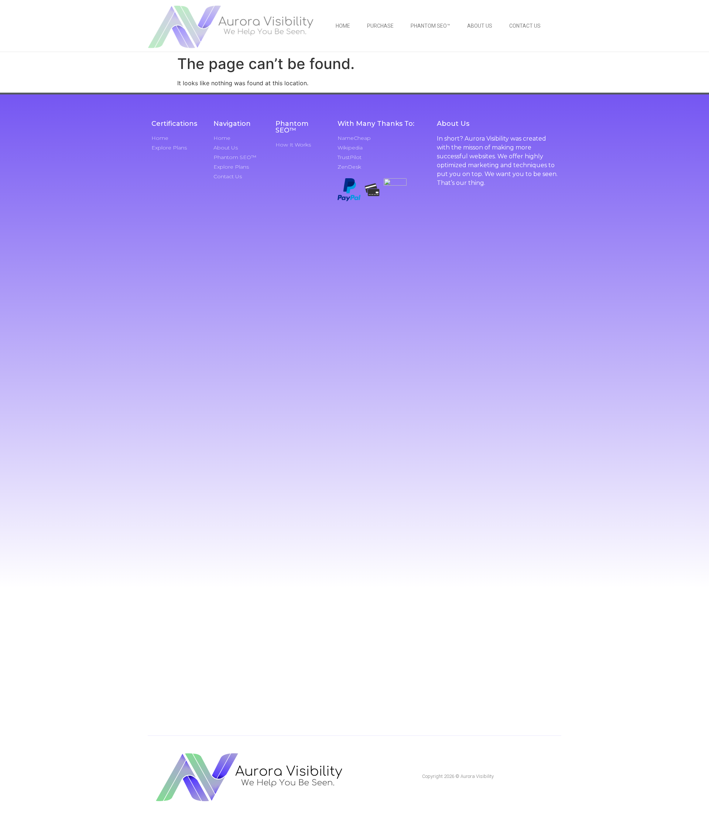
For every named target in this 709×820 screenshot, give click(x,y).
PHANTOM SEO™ (430, 26)
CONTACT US (525, 26)
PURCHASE (380, 26)
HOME (343, 26)
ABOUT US (479, 26)
